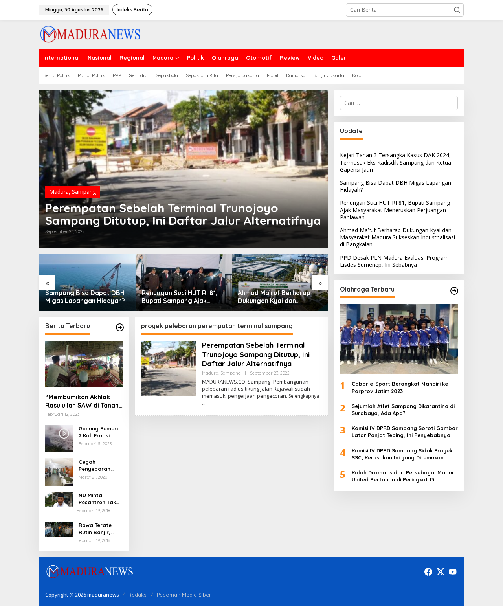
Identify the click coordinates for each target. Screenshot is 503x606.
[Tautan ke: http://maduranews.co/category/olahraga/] (454, 291)
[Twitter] (440, 572)
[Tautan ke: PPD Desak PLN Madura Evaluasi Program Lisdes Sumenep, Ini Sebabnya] (280, 282)
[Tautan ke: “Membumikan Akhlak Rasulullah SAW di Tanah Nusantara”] (84, 364)
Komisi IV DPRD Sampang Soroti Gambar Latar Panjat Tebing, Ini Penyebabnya (405, 431)
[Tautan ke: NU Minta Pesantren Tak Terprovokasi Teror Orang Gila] (59, 499)
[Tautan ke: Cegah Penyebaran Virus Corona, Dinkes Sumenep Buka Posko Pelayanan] (59, 471)
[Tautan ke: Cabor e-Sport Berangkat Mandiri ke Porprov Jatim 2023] (399, 339)
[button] (457, 10)
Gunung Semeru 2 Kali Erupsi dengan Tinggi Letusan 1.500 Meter (99, 432)
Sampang (84, 191)
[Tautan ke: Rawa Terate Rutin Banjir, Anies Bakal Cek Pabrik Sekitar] (59, 529)
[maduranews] (90, 33)
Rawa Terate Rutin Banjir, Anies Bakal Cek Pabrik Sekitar (99, 529)
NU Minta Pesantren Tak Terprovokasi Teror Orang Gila (100, 499)
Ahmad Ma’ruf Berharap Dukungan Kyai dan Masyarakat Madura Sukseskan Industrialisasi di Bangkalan (182, 297)
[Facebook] (428, 572)
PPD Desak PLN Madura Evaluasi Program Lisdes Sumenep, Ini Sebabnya (275, 297)
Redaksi (137, 594)
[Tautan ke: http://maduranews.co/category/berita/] (120, 327)
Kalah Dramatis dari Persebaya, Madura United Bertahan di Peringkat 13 (405, 476)
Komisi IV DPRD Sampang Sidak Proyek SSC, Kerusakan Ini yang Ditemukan (402, 453)
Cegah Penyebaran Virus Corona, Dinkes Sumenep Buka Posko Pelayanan (100, 465)
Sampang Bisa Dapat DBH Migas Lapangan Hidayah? (395, 186)
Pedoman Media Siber (184, 594)
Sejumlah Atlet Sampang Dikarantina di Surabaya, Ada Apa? (403, 409)
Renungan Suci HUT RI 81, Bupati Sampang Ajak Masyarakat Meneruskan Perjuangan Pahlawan (83, 297)
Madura (59, 191)
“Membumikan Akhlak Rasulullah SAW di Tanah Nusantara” (82, 401)
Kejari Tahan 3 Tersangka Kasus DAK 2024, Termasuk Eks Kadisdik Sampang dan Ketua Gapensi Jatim (395, 162)
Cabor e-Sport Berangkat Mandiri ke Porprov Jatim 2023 (400, 387)
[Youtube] (453, 572)
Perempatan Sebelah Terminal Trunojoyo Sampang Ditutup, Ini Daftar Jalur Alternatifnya (183, 214)
